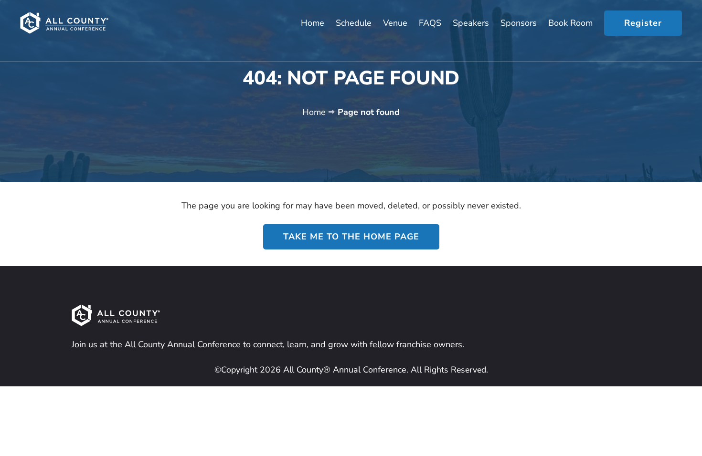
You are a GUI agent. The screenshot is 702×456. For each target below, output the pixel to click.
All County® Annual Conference (343, 369)
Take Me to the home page (351, 236)
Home (314, 112)
